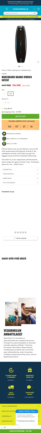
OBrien (4, 74)
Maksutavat (7, 178)
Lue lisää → (11, 380)
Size (3, 90)
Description (7, 169)
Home (4, 70)
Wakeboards (25, 70)
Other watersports (13, 70)
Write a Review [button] (21, 238)
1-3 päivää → (11, 397)
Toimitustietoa (8, 174)
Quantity (5, 99)
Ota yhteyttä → (30, 397)
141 (10, 94)
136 (4, 94)
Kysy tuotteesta (9, 182)
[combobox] (18, 13)
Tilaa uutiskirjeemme (9, 406)
